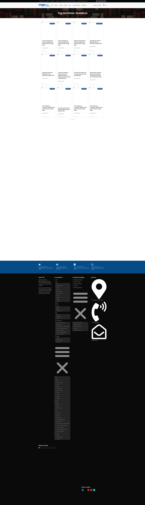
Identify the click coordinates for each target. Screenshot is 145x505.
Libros (56, 281)
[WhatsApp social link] (105, 1)
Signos (57, 308)
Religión (58, 299)
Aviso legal (75, 285)
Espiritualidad (59, 291)
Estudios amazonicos (60, 330)
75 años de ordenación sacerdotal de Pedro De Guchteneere (80, 74)
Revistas (57, 305)
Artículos (58, 314)
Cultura (57, 287)
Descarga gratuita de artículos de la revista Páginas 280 (64, 109)
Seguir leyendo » (93, 46)
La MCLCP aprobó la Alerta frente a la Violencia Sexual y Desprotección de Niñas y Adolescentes (64, 75)
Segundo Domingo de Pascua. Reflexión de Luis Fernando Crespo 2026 (79, 43)
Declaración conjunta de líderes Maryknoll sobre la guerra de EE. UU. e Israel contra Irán (96, 75)
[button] (62, 360)
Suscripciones (59, 310)
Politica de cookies (77, 281)
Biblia (57, 283)
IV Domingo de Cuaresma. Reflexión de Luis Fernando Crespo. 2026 (80, 108)
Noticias (58, 318)
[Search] (91, 5)
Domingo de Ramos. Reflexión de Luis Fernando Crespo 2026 (48, 74)
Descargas (57, 336)
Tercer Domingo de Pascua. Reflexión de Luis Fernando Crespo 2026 (63, 43)
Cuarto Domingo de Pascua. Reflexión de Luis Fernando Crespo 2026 (47, 43)
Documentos (58, 316)
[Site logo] (44, 5)
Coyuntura (58, 341)
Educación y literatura (60, 322)
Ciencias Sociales (59, 285)
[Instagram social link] (101, 1)
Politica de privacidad (77, 283)
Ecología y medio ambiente (61, 332)
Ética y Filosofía (59, 293)
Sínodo (57, 338)
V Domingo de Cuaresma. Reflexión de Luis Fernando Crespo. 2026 (48, 108)
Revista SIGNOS (59, 340)
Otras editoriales (58, 320)
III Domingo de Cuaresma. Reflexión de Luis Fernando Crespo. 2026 (96, 108)
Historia (57, 295)
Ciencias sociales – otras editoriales (63, 326)
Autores (56, 303)
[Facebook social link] (97, 1)
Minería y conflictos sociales (61, 328)
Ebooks (57, 289)
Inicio (56, 279)
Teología (58, 301)
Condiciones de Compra (77, 279)
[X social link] (99, 1)
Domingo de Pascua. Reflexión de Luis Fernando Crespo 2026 (96, 42)
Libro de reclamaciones (77, 287)
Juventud (58, 297)
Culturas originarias (60, 334)
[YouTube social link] (103, 1)
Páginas (57, 307)
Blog (56, 312)
